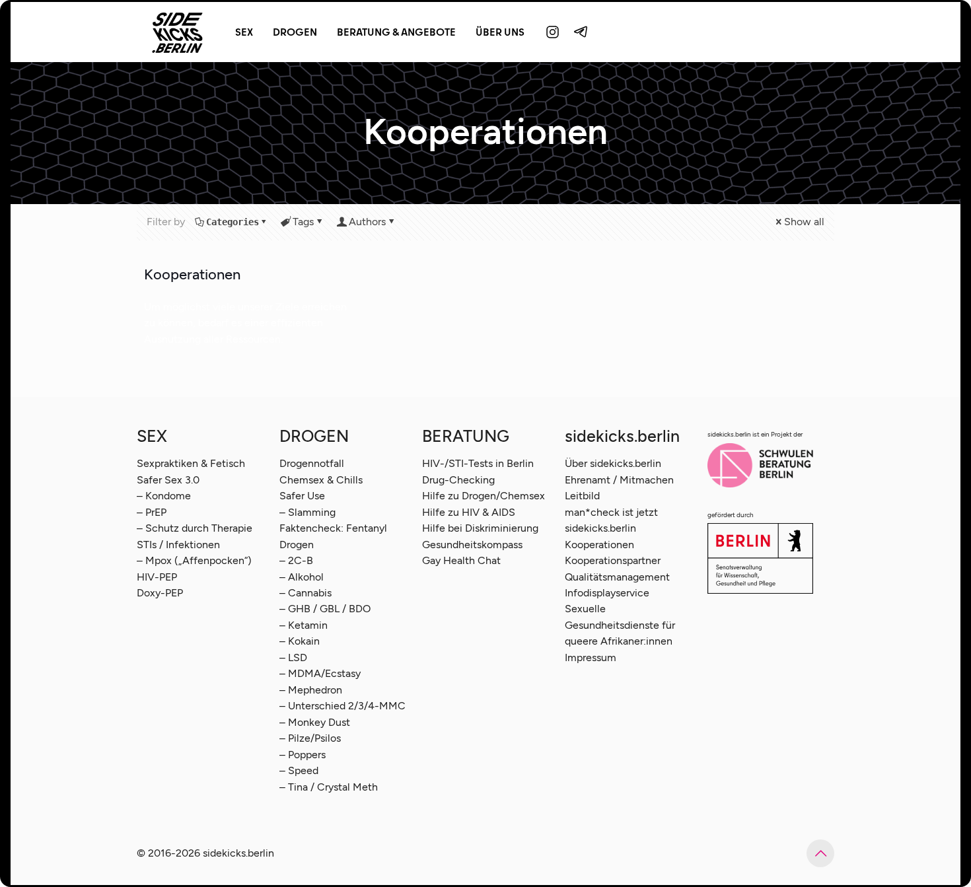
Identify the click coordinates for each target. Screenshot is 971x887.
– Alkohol (301, 577)
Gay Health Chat (461, 560)
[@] (553, 31)
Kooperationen (192, 274)
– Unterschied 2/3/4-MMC (342, 705)
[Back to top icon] (820, 853)
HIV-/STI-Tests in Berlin (478, 463)
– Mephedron (310, 690)
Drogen (296, 544)
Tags (303, 221)
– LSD (293, 657)
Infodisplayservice (607, 592)
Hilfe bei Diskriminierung (480, 528)
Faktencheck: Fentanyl (333, 528)
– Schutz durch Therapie (194, 528)
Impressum (590, 657)
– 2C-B (296, 560)
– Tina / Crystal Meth (328, 787)
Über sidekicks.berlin (613, 463)
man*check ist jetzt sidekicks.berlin (611, 520)
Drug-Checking (458, 480)
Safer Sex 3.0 (168, 480)
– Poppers (302, 754)
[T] (581, 31)
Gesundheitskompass (472, 544)
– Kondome (164, 495)
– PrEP (151, 512)
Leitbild (582, 495)
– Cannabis (305, 592)
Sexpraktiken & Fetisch (191, 463)
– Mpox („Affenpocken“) (194, 560)
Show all (804, 221)
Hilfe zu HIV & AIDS (468, 512)
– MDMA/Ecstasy (320, 673)
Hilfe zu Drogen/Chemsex (483, 495)
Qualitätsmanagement (617, 577)
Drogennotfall (311, 463)
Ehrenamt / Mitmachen (619, 480)
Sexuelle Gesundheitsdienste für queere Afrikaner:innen (620, 624)
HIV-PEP (157, 577)
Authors (367, 221)
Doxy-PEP (160, 592)
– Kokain (299, 641)
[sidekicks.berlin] (177, 31)
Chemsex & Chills (321, 480)
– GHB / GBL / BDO (325, 608)
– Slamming (307, 512)
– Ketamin (303, 625)
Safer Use (302, 495)
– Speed (298, 770)
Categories (232, 222)
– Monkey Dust (314, 722)
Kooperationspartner (613, 560)
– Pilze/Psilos (310, 738)
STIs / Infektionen (178, 544)
